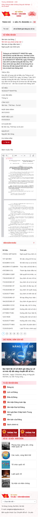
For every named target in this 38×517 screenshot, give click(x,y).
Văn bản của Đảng (8, 39)
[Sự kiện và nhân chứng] (6, 483)
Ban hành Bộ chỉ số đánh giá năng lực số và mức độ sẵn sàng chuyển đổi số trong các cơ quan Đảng (19, 370)
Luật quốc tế (17, 474)
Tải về (7, 142)
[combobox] (19, 501)
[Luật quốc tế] (6, 474)
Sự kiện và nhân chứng (21, 483)
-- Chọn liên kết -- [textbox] (9, 501)
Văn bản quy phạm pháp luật (12, 42)
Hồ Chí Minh (5, 6)
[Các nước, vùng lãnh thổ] (6, 455)
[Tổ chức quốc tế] (6, 465)
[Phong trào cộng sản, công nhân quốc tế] (6, 446)
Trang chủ (6, 22)
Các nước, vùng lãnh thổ (21, 455)
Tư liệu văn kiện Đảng (10, 383)
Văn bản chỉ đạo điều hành (11, 44)
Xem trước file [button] (7, 150)
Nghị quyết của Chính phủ (11, 47)
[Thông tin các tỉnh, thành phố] (10, 433)
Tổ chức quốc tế (18, 464)
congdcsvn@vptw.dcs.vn (15, 509)
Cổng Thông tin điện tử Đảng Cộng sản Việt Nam (16, 4)
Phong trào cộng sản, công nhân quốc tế (22, 446)
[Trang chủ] (6, 14)
